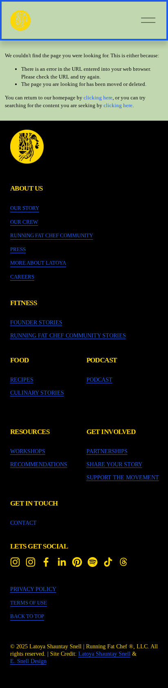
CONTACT (23, 522)
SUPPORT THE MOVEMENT (122, 477)
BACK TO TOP (27, 616)
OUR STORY (24, 208)
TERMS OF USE (28, 603)
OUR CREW (24, 222)
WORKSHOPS (27, 451)
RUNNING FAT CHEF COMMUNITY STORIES (68, 335)
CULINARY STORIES (37, 392)
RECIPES (21, 379)
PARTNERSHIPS (107, 451)
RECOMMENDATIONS (38, 464)
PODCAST (99, 379)
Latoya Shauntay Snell (104, 653)
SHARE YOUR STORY (114, 464)
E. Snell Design (28, 661)
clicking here (98, 97)
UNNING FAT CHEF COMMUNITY (53, 235)
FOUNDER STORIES (36, 322)
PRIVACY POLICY (33, 589)
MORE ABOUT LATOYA (38, 263)
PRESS (18, 249)
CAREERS (22, 277)
